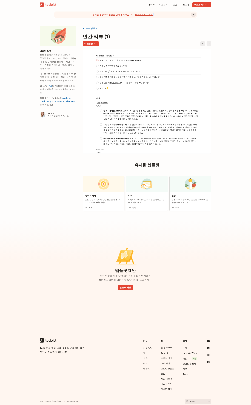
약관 (55, 401)
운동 (174, 195)
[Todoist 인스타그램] (208, 355)
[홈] (48, 4)
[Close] (193, 15)
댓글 (50, 86)
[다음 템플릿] (209, 43)
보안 (41, 401)
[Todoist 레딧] (208, 362)
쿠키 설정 (61, 401)
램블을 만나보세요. (144, 14)
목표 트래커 (90, 195)
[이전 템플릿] (202, 43)
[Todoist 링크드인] (208, 348)
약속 (130, 195)
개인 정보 (48, 401)
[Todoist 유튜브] (208, 341)
